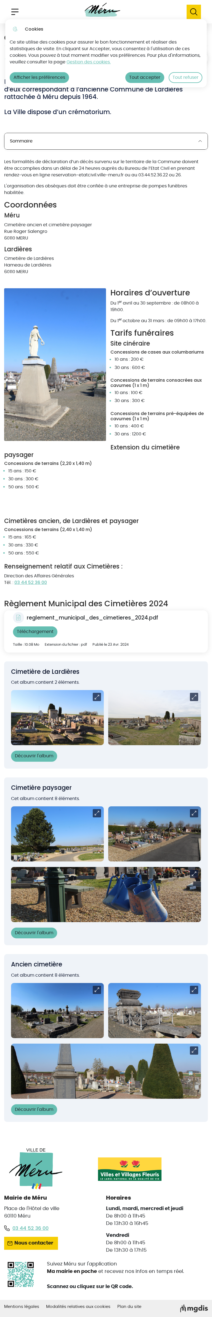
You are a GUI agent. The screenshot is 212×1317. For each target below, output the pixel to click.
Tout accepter (144, 77)
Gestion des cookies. (89, 62)
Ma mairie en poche (72, 1271)
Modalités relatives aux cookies (78, 1307)
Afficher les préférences (39, 77)
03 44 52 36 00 (30, 582)
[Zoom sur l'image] (55, 364)
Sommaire (21, 141)
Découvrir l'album (34, 756)
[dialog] (106, 53)
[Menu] (15, 12)
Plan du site (129, 1307)
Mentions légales (21, 1307)
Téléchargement (35, 631)
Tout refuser (185, 77)
